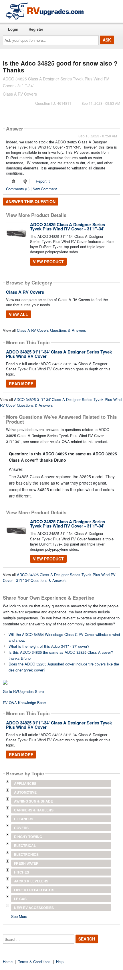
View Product (48, 261)
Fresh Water (26, 863)
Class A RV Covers (25, 292)
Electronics (26, 854)
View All (18, 314)
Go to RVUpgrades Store (23, 691)
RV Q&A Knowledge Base (24, 702)
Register (36, 29)
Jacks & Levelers (31, 881)
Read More (21, 383)
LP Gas (20, 898)
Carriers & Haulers (33, 810)
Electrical (25, 845)
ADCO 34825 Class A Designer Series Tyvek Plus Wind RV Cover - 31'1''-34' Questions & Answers (59, 577)
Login (13, 29)
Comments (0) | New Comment (31, 188)
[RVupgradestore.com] (45, 10)
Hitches (21, 872)
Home (8, 961)
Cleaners (23, 818)
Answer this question (30, 201)
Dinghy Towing (28, 836)
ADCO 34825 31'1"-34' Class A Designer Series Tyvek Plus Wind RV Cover (59, 354)
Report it (43, 181)
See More (19, 916)
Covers (21, 827)
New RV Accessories (34, 907)
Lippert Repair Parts (34, 889)
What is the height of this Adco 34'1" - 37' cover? (49, 646)
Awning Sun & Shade (33, 801)
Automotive (25, 792)
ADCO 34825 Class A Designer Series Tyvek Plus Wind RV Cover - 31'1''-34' (67, 226)
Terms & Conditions (34, 961)
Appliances (25, 783)
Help (60, 961)
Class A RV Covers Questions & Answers (51, 330)
